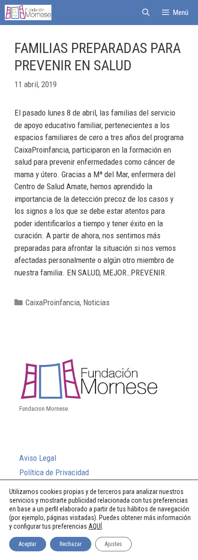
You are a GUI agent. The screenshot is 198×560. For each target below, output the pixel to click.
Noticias (96, 302)
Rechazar (71, 544)
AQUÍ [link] (95, 526)
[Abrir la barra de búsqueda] (145, 12)
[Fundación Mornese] (28, 12)
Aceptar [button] (28, 544)
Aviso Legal (37, 458)
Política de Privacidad (54, 472)
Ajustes (113, 544)
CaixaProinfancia (52, 302)
